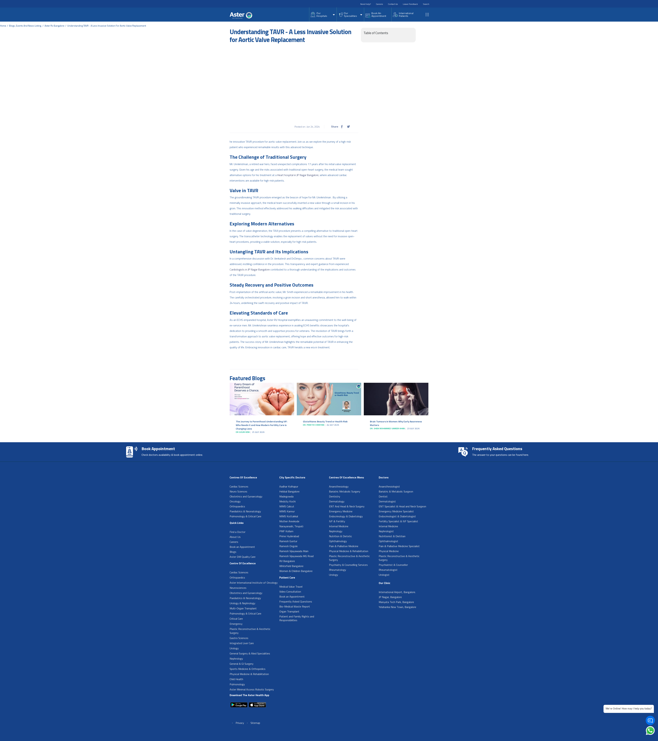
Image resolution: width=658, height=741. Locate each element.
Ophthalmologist (388, 541)
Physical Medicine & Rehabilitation (249, 674)
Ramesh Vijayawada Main (293, 551)
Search (426, 4)
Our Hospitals (321, 14)
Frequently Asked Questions (295, 601)
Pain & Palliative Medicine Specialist (399, 546)
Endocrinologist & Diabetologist (397, 516)
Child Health (236, 679)
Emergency (236, 624)
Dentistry (334, 496)
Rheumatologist (388, 570)
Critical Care (236, 619)
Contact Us (393, 4)
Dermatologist (387, 501)
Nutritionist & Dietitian (392, 536)
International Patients (406, 14)
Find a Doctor (237, 532)
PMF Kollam (286, 531)
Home (3, 25)
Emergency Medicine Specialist (396, 511)
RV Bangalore (287, 561)
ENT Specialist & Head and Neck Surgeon (402, 506)
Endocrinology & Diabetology (346, 516)
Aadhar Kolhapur (288, 486)
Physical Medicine (389, 551)
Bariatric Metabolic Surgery (344, 491)
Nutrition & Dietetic (340, 536)
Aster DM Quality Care (242, 557)
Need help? (365, 4)
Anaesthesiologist (389, 486)
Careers (379, 4)
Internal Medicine (338, 526)
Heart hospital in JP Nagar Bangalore (298, 175)
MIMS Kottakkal (288, 516)
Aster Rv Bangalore (54, 25)
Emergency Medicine (340, 511)
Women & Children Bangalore (296, 571)
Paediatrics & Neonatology (245, 511)
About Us (235, 537)
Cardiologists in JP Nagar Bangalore (250, 269)
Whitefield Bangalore (291, 566)
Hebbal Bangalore (289, 491)
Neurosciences (238, 588)
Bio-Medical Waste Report (294, 606)
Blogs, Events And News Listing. (25, 25)
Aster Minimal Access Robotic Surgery (252, 689)
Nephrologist (386, 531)
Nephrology (236, 658)
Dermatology (336, 501)
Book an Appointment (242, 547)
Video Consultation (290, 591)
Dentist (383, 496)
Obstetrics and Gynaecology (246, 496)
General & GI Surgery (241, 664)
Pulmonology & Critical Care (245, 516)
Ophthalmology (338, 541)
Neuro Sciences (238, 491)
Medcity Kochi (287, 501)
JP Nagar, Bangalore (390, 597)
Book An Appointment (378, 14)
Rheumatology (337, 570)
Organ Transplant (289, 611)
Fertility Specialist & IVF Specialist (398, 521)
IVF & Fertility (337, 521)
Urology (234, 648)
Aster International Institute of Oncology (254, 583)
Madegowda (286, 496)
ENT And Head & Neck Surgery (346, 506)
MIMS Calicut (286, 506)
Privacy (240, 723)
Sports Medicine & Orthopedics (247, 669)
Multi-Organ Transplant (243, 608)
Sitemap (255, 723)
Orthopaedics (237, 506)
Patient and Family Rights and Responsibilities (296, 618)
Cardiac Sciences (239, 486)
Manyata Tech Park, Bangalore (396, 602)
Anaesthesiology (339, 486)
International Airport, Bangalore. (397, 592)
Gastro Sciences (239, 638)
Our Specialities (350, 14)
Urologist (384, 575)
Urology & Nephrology (242, 603)
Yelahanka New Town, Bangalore (397, 607)
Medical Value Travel (290, 587)
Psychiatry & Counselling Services (348, 565)
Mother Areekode (289, 521)
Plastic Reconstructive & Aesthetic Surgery (250, 631)
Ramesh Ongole (288, 546)
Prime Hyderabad (289, 536)
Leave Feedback (410, 4)
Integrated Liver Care (242, 643)
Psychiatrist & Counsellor (393, 565)
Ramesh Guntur (288, 541)
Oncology (235, 501)
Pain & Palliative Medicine (343, 546)
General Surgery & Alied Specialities (250, 653)
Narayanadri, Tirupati (291, 526)
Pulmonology (237, 684)
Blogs (233, 552)
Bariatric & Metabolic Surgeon (396, 491)
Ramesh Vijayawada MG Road (296, 556)
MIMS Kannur (287, 511)
